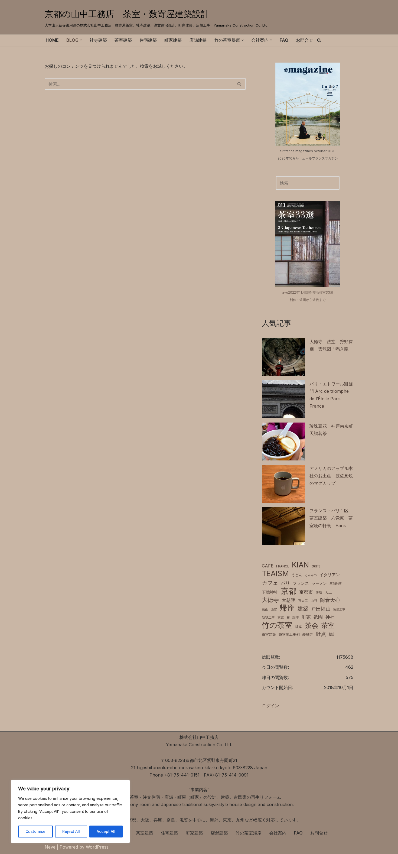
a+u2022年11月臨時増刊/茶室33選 (307, 292)
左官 (274, 609)
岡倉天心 (330, 600)
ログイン (270, 705)
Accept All (106, 831)
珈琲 (295, 617)
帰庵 (287, 608)
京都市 (306, 592)
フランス (301, 583)
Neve (50, 847)
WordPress (97, 847)
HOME (52, 40)
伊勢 (319, 592)
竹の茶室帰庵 (249, 833)
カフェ (270, 582)
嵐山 (265, 609)
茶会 (311, 625)
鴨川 (333, 634)
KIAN (300, 565)
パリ (285, 583)
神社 (330, 617)
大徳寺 (270, 599)
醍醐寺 (307, 634)
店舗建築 (198, 40)
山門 (314, 601)
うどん (297, 575)
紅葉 (298, 627)
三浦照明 (336, 584)
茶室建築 (123, 40)
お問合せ (304, 40)
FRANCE (282, 566)
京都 (288, 591)
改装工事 (339, 609)
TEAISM (275, 573)
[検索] (319, 40)
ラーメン (319, 583)
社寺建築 (98, 40)
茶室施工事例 (289, 634)
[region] (70, 811)
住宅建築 (148, 40)
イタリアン (329, 574)
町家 (306, 617)
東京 (281, 617)
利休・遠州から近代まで (307, 300)
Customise (35, 831)
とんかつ (311, 575)
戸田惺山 (321, 609)
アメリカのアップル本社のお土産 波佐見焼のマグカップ (331, 476)
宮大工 (303, 601)
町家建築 (173, 40)
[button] (81, 40)
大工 (328, 592)
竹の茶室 (277, 625)
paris (316, 566)
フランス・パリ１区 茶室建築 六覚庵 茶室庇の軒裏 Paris (331, 518)
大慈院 (288, 600)
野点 (321, 634)
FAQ (284, 40)
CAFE (267, 566)
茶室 (328, 625)
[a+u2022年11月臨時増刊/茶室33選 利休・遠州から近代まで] (307, 244)
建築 (303, 608)
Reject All (71, 831)
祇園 (318, 617)
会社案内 (277, 833)
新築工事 (268, 617)
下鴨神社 (270, 592)
